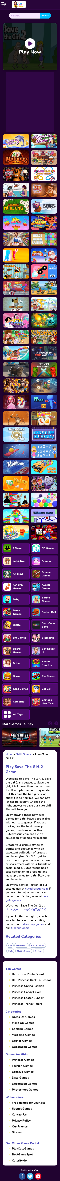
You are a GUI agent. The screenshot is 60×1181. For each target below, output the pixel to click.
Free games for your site (28, 1103)
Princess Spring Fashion (28, 986)
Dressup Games (23, 1072)
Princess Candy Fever (26, 992)
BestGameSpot (22, 1154)
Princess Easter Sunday (28, 998)
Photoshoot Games (25, 1090)
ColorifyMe (19, 1160)
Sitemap (17, 1132)
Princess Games (23, 1060)
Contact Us (19, 1114)
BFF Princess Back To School (31, 980)
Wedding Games (23, 1035)
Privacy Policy (21, 1121)
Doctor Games (22, 1041)
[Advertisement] (30, 102)
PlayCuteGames (23, 1148)
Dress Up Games (23, 1017)
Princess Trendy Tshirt (27, 1004)
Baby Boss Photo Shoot (28, 974)
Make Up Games (23, 1023)
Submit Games (22, 1109)
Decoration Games (24, 1047)
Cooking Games (22, 1029)
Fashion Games (22, 1066)
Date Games (20, 1078)
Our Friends (20, 1126)
